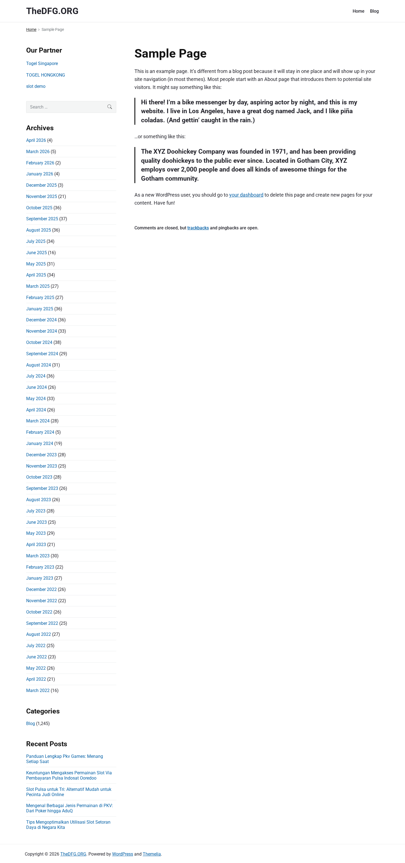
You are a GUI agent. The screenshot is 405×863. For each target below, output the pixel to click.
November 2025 (41, 196)
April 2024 (36, 409)
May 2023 (36, 533)
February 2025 (40, 297)
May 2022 (36, 668)
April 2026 (36, 140)
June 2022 (36, 657)
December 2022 (41, 589)
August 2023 (38, 499)
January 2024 (39, 443)
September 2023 (42, 488)
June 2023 (36, 522)
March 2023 (38, 555)
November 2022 (41, 600)
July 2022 (35, 645)
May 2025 (36, 264)
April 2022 (36, 679)
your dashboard (246, 195)
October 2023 (39, 477)
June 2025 (36, 252)
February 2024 (40, 432)
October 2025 (39, 207)
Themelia (152, 854)
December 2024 (41, 319)
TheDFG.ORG (73, 854)
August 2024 (38, 365)
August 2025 (38, 230)
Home (358, 11)
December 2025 (41, 185)
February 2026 (40, 162)
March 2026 (38, 151)
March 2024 (38, 421)
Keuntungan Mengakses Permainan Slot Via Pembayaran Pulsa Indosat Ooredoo (69, 775)
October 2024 (39, 342)
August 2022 (38, 634)
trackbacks (198, 227)
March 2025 (38, 286)
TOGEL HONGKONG (45, 75)
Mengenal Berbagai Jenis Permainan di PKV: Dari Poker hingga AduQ (69, 808)
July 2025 (35, 241)
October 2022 (39, 612)
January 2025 (39, 308)
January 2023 (39, 578)
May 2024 (36, 398)
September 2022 (42, 623)
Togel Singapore (42, 63)
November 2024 (41, 331)
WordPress (122, 854)
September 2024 (42, 353)
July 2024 (35, 376)
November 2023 (41, 466)
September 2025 (42, 218)
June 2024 (36, 387)
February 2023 (40, 567)
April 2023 (36, 544)
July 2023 (35, 511)
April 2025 (36, 275)
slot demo (35, 86)
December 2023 (41, 454)
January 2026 (39, 174)
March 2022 (38, 690)
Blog (374, 11)
